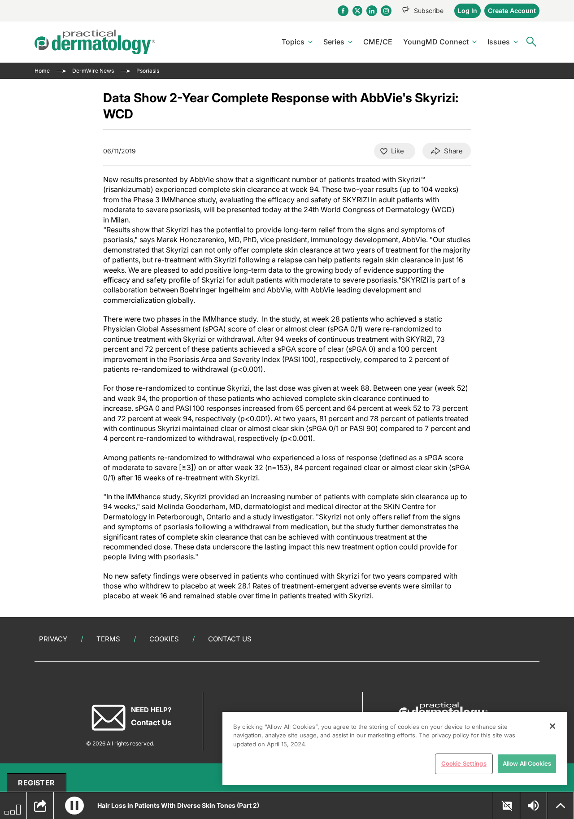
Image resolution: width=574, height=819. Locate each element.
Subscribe (429, 10)
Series (333, 41)
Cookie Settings (464, 763)
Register (36, 782)
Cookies (164, 639)
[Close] (552, 726)
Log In (467, 10)
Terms (108, 639)
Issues (498, 41)
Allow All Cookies (527, 763)
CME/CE (377, 41)
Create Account (512, 10)
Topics (293, 41)
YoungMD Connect (436, 41)
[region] (394, 748)
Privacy (53, 639)
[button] (74, 805)
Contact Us (230, 639)
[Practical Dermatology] (95, 42)
